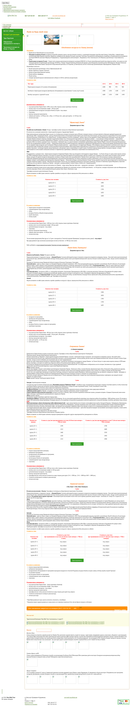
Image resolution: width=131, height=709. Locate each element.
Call (49, 18)
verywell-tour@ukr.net (58, 15)
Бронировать (77, 100)
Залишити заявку (122, 25)
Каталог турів (7, 26)
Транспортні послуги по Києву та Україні (14, 11)
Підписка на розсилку (31, 704)
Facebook (57, 18)
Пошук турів (6, 28)
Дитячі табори (7, 5)
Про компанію (7, 24)
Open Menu (5, 3)
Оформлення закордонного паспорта (14, 10)
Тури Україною (7, 8)
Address (52, 18)
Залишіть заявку (120, 610)
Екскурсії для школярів (9, 7)
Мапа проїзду (109, 19)
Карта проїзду (29, 702)
